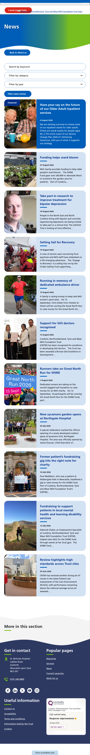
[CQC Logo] (56, 705)
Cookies (8, 729)
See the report (56, 727)
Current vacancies (55, 673)
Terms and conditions (14, 718)
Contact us (9, 708)
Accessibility (10, 713)
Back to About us (18, 52)
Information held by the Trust (18, 724)
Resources (51, 658)
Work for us (52, 678)
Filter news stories (17, 94)
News (49, 668)
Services (50, 663)
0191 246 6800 (17, 679)
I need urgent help (17, 10)
